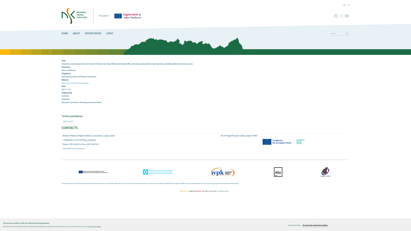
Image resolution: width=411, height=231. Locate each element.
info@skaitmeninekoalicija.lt (74, 149)
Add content (68, 121)
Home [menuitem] (64, 33)
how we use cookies (94, 226)
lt (348, 5)
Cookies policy (223, 191)
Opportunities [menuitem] (93, 33)
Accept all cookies (294, 225)
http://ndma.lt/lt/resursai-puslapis (75, 83)
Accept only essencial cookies (315, 225)
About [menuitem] (76, 33)
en (344, 5)
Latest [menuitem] (109, 33)
